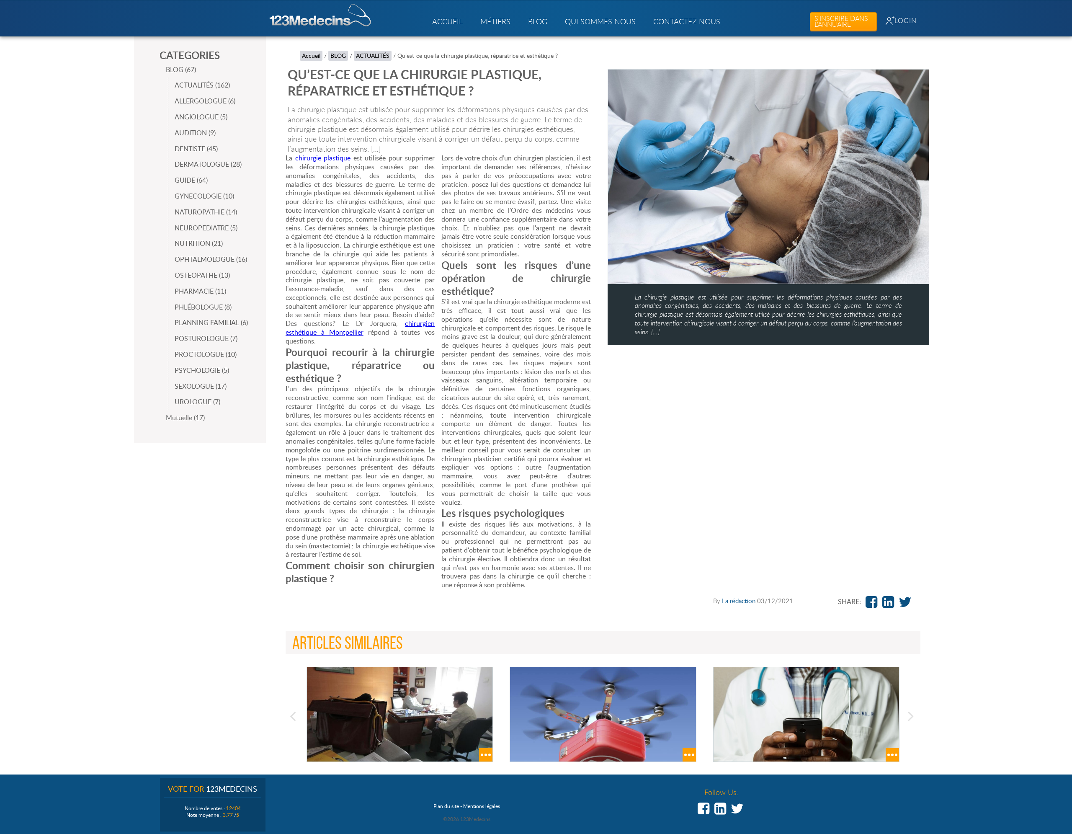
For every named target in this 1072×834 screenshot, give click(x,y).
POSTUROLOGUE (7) (206, 338)
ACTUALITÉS (372, 55)
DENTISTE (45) (196, 148)
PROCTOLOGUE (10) (206, 354)
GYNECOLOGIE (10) (204, 196)
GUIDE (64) (191, 180)
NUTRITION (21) (199, 243)
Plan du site (446, 806)
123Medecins (320, 15)
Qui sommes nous (600, 21)
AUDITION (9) (195, 132)
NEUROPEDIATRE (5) (206, 227)
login (905, 20)
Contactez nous (686, 21)
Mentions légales (481, 806)
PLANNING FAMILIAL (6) (211, 322)
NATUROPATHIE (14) (206, 212)
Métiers (495, 21)
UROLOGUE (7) (197, 401)
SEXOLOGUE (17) (201, 386)
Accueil (447, 21)
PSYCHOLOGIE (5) (202, 370)
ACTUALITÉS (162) (202, 85)
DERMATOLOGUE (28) (208, 164)
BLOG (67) (181, 69)
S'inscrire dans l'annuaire (841, 21)
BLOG (537, 21)
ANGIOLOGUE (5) (201, 116)
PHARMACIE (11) (200, 291)
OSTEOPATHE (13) (202, 275)
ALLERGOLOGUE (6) (205, 101)
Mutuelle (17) (185, 417)
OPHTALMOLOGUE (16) (211, 259)
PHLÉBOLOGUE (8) (203, 307)
